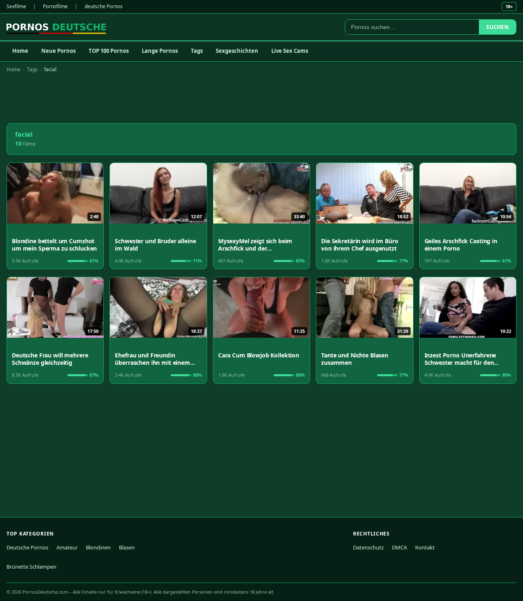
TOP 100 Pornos (109, 50)
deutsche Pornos (104, 6)
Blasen (127, 547)
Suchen (497, 27)
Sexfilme (16, 6)
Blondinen (98, 547)
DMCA (399, 547)
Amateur (67, 547)
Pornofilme (55, 6)
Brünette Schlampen (31, 566)
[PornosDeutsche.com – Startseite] (56, 27)
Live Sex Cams (289, 50)
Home (20, 50)
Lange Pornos (160, 50)
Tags (197, 50)
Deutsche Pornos (27, 547)
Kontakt (425, 547)
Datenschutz (368, 547)
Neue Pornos (58, 50)
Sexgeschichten (237, 50)
